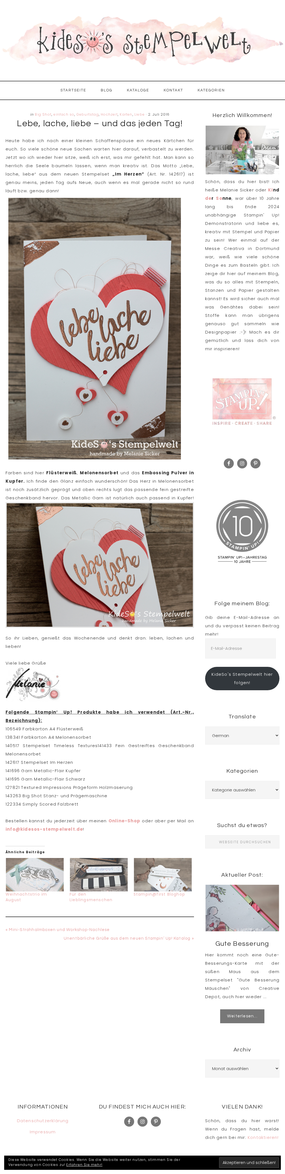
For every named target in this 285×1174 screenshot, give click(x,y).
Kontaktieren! (263, 1137)
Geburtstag (88, 114)
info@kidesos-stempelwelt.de (44, 829)
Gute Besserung (242, 943)
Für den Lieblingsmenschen (91, 897)
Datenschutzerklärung (43, 1121)
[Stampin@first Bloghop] (163, 874)
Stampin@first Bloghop (159, 894)
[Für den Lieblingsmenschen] (99, 874)
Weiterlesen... (242, 1016)
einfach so (63, 114)
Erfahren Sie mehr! (84, 1164)
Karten (126, 114)
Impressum (43, 1132)
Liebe (139, 114)
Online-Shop (124, 821)
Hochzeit (109, 114)
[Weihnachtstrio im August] (35, 874)
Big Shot (43, 114)
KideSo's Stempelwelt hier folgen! (242, 678)
